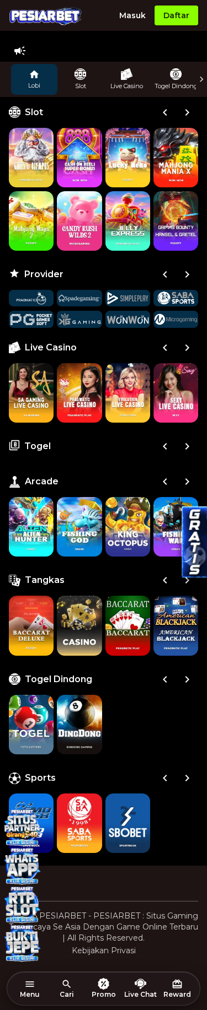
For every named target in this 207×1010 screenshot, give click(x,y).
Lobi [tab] (34, 85)
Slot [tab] (80, 86)
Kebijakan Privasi (104, 950)
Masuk (132, 15)
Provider (43, 274)
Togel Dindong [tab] (176, 86)
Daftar (176, 15)
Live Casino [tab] (126, 86)
